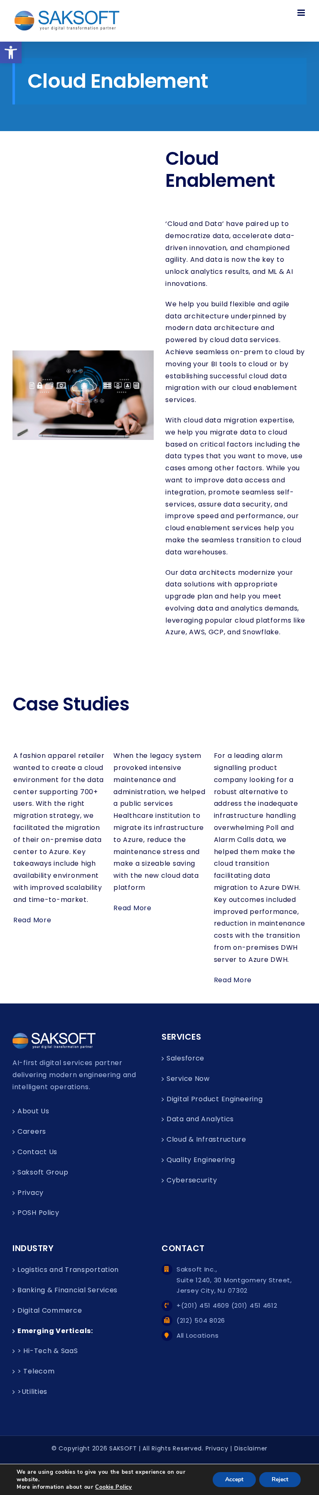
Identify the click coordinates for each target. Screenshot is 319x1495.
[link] (11, 52)
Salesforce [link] (185, 1058)
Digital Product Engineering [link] (215, 1099)
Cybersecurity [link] (192, 1180)
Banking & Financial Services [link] (67, 1290)
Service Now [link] (188, 1078)
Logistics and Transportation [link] (68, 1269)
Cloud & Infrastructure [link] (206, 1139)
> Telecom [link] (35, 1371)
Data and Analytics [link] (200, 1119)
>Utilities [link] (32, 1391)
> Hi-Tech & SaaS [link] (47, 1351)
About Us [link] (33, 1111)
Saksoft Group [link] (42, 1172)
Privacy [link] (30, 1192)
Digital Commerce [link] (49, 1310)
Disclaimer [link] (250, 1448)
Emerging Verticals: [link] (55, 1331)
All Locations (197, 1335)
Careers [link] (31, 1131)
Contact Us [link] (37, 1152)
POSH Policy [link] (38, 1212)
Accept (234, 1479)
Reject (280, 1479)
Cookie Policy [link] (113, 1487)
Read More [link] (32, 920)
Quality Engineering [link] (201, 1160)
